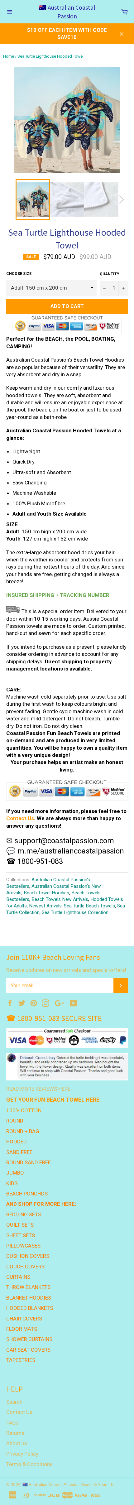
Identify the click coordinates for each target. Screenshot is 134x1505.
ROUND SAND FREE (28, 1162)
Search (14, 1402)
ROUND (14, 1121)
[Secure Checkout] (67, 790)
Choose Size (18, 274)
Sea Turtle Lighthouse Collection (75, 912)
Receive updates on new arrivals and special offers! (66, 970)
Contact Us (20, 818)
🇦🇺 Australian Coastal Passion (67, 11)
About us (16, 1443)
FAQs (12, 1423)
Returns (15, 1433)
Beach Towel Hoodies (46, 893)
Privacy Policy (22, 1454)
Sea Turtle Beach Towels (89, 906)
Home (8, 56)
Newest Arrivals (45, 906)
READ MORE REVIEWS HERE (38, 1089)
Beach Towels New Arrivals (59, 899)
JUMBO (15, 1173)
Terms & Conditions (29, 1464)
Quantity (109, 274)
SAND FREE (19, 1152)
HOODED (16, 1141)
